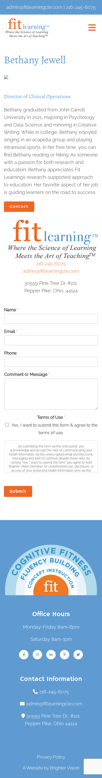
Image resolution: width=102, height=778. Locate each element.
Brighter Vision (65, 767)
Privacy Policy (51, 757)
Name (11, 309)
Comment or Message (27, 374)
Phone (10, 353)
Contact (19, 206)
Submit (18, 491)
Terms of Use (51, 417)
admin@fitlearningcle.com (51, 271)
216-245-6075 (51, 263)
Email (10, 331)
